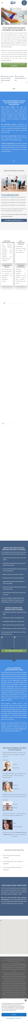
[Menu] (2, 3)
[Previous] (1, 82)
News (19, 958)
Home (2, 958)
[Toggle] (1, 855)
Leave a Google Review (14, 961)
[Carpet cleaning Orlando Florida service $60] (21, 81)
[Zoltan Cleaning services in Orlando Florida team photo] (7, 81)
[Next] (26, 82)
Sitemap (24, 958)
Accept (14, 1014)
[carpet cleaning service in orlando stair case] (7, 643)
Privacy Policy (18, 1018)
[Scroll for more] (14, 161)
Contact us (14, 958)
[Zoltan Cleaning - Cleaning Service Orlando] (12, 2)
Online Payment (9, 959)
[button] (25, 1000)
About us (7, 958)
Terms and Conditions (8, 960)
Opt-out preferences (10, 1018)
